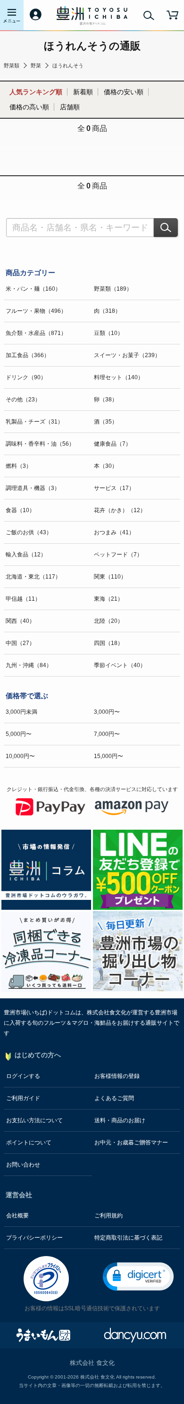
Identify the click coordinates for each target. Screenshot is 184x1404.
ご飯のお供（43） (29, 532)
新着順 (83, 92)
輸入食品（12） (26, 554)
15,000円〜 (108, 756)
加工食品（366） (28, 355)
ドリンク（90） (26, 377)
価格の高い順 (29, 107)
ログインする (23, 1076)
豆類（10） (108, 333)
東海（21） (108, 599)
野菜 (36, 65)
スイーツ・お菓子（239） (127, 355)
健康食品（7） (112, 444)
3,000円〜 (107, 712)
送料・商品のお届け (119, 1120)
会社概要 (17, 1215)
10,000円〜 (20, 756)
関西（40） (20, 621)
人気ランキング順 (35, 92)
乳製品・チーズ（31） (34, 421)
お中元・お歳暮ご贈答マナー (131, 1142)
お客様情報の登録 (117, 1076)
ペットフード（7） (118, 554)
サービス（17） (114, 488)
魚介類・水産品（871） (36, 333)
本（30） (105, 466)
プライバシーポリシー (34, 1237)
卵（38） (105, 399)
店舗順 (70, 107)
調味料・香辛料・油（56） (40, 444)
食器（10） (20, 510)
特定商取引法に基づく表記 (128, 1237)
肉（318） (107, 311)
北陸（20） (108, 621)
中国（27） (20, 643)
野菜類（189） (113, 289)
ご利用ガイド (23, 1098)
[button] (138, 1276)
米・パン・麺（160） (33, 289)
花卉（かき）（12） (120, 510)
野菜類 (11, 65)
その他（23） (23, 399)
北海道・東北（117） (33, 576)
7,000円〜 (107, 734)
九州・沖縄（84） (29, 665)
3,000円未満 (21, 712)
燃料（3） (19, 466)
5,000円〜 (19, 734)
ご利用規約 (108, 1215)
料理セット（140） (118, 377)
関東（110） (110, 576)
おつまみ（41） (114, 532)
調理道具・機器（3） (33, 488)
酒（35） (105, 421)
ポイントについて (28, 1142)
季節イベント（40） (120, 665)
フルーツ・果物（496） (36, 311)
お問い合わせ (23, 1164)
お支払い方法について (34, 1120)
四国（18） (108, 643)
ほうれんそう (68, 65)
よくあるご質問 (114, 1098)
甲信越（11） (23, 599)
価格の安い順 (123, 92)
